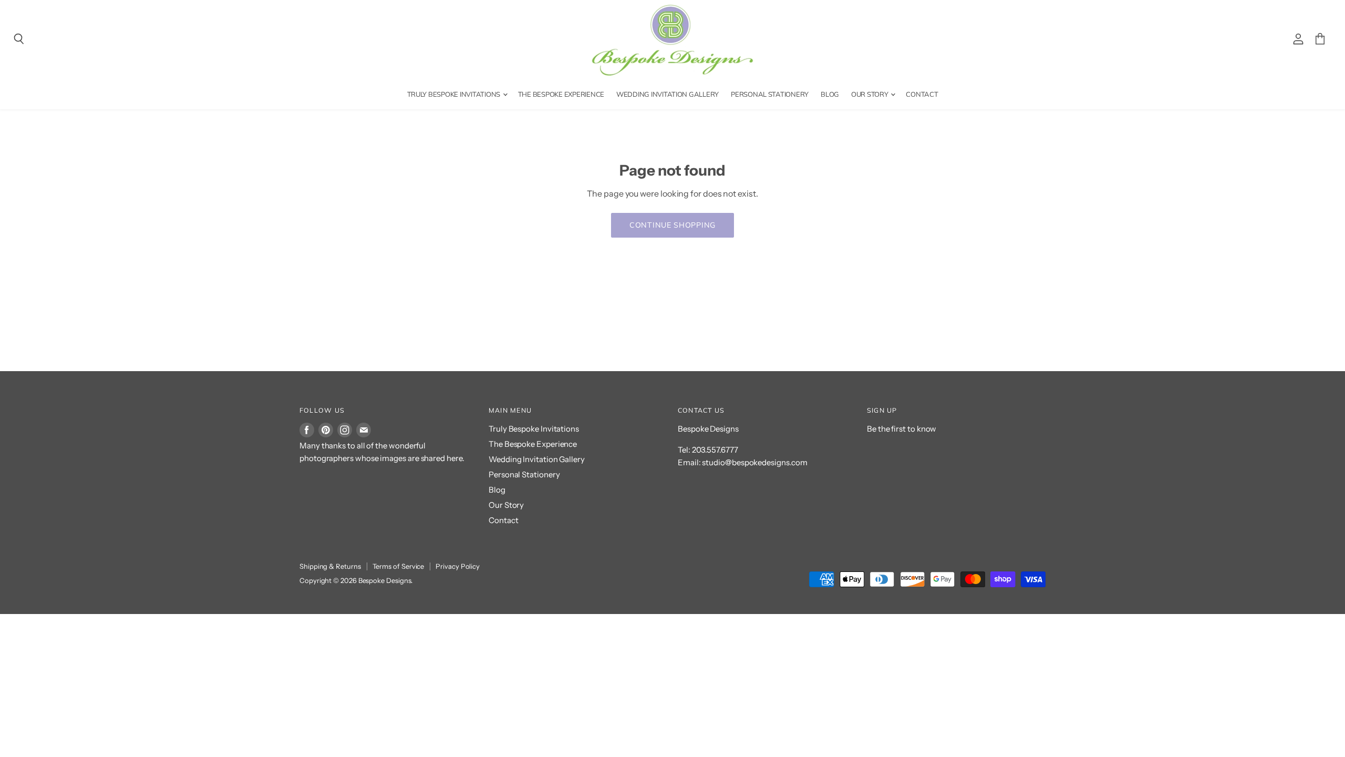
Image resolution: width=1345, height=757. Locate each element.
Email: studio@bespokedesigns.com (742, 462)
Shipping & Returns (330, 566)
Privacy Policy (458, 566)
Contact (922, 94)
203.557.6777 (715, 450)
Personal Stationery (770, 94)
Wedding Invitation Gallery (667, 94)
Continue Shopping (672, 225)
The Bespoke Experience (561, 94)
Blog (830, 94)
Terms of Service (399, 566)
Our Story (870, 94)
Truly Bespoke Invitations (454, 94)
